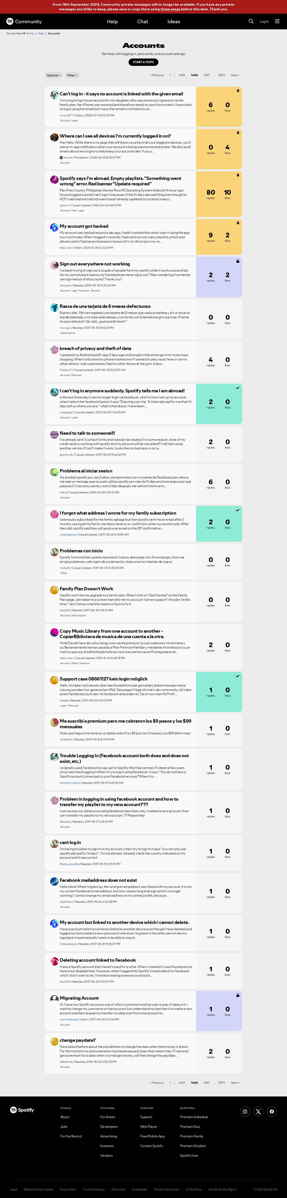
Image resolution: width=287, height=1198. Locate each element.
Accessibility (139, 1189)
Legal (13, 1189)
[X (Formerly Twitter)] (258, 1112)
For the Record (71, 1136)
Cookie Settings (94, 1189)
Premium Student (193, 1145)
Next (234, 75)
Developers (109, 1126)
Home (30, 33)
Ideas (173, 21)
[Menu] (277, 21)
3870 (221, 75)
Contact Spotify (151, 1145)
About (65, 1117)
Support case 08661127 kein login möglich (103, 679)
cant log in (70, 842)
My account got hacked (84, 226)
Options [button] (52, 75)
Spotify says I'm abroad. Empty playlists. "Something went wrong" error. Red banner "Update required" (120, 181)
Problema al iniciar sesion (86, 470)
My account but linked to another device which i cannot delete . (125, 922)
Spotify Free (189, 1155)
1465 (182, 75)
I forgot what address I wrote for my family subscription (118, 513)
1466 (194, 75)
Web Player (148, 1126)
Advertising (108, 1136)
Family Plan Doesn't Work (86, 588)
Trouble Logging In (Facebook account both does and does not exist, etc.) (124, 758)
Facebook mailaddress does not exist (98, 880)
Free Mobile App (152, 1136)
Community (28, 21)
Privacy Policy (68, 1189)
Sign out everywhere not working (95, 264)
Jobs (63, 1126)
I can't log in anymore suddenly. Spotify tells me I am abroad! (122, 390)
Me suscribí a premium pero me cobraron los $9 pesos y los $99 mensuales (125, 723)
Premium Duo (190, 1126)
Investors (107, 1145)
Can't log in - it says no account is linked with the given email (121, 93)
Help (112, 21)
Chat (142, 21)
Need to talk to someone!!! (87, 433)
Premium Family (191, 1136)
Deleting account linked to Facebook (98, 960)
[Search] (251, 21)
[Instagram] (245, 1112)
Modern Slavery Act (166, 1189)
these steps (170, 9)
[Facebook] (272, 1112)
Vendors (106, 1155)
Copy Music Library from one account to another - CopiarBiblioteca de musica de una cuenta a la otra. (112, 633)
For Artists (107, 1117)
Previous (158, 75)
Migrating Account (79, 998)
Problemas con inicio (81, 550)
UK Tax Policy (194, 1189)
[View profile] (54, 95)
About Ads (118, 1189)
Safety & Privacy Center (38, 1189)
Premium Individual (194, 1117)
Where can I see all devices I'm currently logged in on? (115, 136)
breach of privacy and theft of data (95, 348)
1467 (207, 75)
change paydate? (78, 1040)
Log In (264, 21)
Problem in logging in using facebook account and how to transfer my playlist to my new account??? (119, 801)
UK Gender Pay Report (222, 1189)
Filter (71, 75)
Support (146, 1117)
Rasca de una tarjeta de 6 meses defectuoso (105, 306)
